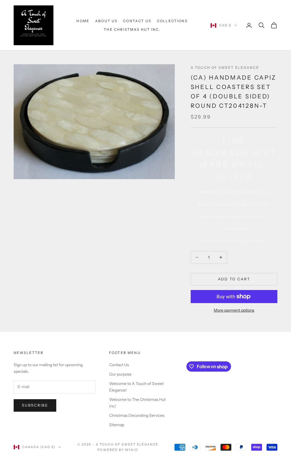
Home (83, 21)
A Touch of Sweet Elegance (225, 67)
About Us (106, 21)
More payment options (234, 310)
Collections (172, 21)
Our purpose (120, 374)
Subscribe (35, 405)
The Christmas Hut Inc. (132, 29)
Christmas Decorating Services (137, 415)
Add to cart (234, 279)
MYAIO (131, 450)
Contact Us (137, 21)
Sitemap (116, 424)
